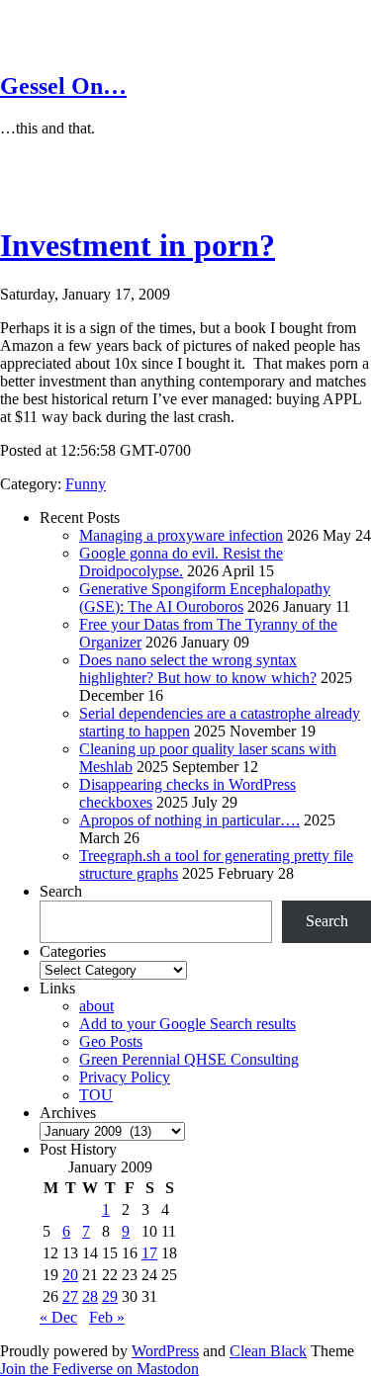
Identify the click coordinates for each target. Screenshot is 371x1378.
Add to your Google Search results (187, 1023)
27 (70, 1296)
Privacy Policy (124, 1077)
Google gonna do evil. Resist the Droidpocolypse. (181, 562)
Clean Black (268, 1350)
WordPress (165, 1350)
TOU (96, 1094)
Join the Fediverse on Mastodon (99, 1368)
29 (110, 1296)
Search (61, 891)
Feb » (107, 1317)
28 (90, 1296)
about (96, 1005)
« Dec (58, 1317)
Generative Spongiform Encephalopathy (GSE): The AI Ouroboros (204, 597)
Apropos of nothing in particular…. (189, 820)
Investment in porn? (137, 245)
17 (149, 1253)
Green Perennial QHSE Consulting (189, 1059)
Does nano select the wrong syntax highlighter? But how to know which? (198, 668)
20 (70, 1274)
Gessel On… (63, 86)
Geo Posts (110, 1041)
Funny (85, 483)
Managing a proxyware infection (181, 535)
